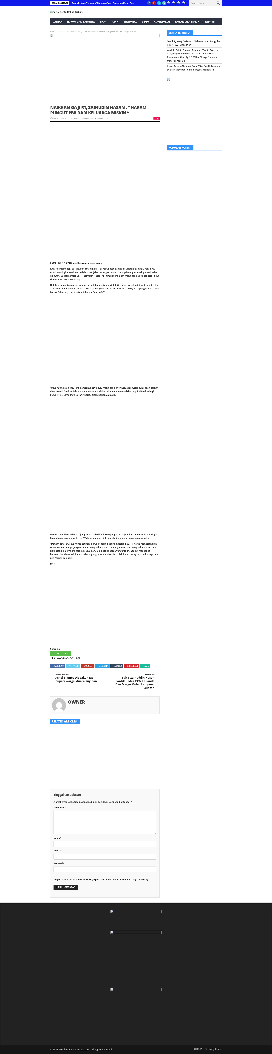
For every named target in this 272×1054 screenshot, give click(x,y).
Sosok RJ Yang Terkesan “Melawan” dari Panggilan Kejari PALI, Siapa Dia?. (109, 3)
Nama (57, 838)
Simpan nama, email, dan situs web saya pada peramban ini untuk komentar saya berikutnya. (102, 879)
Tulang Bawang (200, 212)
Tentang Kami (213, 1049)
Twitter (74, 666)
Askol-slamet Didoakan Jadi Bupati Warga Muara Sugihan (76, 678)
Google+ (88, 666)
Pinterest (132, 666)
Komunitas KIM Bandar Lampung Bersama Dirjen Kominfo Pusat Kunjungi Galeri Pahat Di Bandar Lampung (203, 162)
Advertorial (162, 21)
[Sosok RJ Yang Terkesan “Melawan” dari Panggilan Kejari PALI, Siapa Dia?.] (67, 739)
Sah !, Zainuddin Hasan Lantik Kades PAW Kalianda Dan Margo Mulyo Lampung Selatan (134, 681)
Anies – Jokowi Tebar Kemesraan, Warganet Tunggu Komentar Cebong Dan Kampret (203, 236)
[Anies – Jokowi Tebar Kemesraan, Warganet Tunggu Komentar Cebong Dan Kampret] (175, 235)
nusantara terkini (187, 21)
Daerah (57, 21)
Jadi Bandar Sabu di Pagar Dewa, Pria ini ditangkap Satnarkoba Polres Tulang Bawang (202, 218)
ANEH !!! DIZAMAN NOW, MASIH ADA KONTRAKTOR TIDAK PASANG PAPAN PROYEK (202, 181)
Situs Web (59, 863)
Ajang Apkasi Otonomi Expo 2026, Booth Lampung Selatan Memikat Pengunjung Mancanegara (140, 761)
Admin (190, 206)
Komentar (60, 807)
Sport (104, 21)
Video (145, 21)
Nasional (130, 21)
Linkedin (103, 666)
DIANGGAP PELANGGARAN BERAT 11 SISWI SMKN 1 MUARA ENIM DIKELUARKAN (202, 200)
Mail (146, 666)
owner (56, 118)
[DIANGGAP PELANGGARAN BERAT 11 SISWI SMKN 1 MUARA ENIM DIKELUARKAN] (175, 199)
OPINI (115, 21)
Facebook (59, 666)
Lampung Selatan (87, 118)
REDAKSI (210, 21)
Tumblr (118, 666)
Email (57, 850)
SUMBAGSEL (99, 118)
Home (53, 31)
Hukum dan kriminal (81, 21)
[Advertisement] (105, 149)
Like (157, 118)
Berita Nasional (192, 230)
